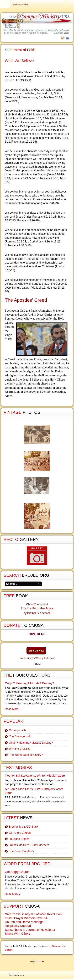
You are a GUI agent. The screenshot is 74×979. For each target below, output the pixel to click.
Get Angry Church (20, 832)
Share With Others (17, 933)
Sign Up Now (36, 650)
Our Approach (17, 730)
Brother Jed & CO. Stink (23, 826)
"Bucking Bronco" (19, 838)
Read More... (12, 709)
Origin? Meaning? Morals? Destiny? (29, 683)
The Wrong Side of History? (26, 754)
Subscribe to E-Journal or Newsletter (30, 929)
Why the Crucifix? (19, 748)
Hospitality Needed (18, 926)
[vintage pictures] (37, 477)
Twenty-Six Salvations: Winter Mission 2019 (35, 775)
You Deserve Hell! (20, 736)
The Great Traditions (21, 851)
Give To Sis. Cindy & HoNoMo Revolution (33, 914)
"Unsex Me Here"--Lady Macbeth (29, 845)
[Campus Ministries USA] (37, 961)
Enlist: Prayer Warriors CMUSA (26, 918)
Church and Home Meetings (24, 922)
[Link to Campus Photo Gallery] (37, 555)
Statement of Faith (20, 50)
